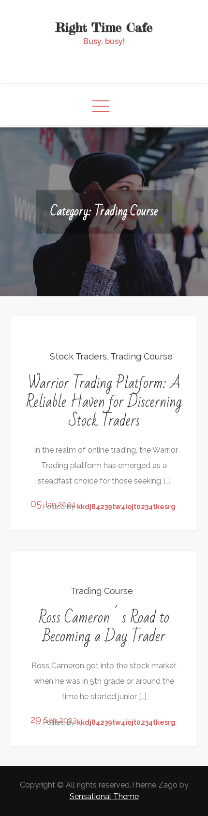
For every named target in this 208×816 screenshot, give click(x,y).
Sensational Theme (104, 796)
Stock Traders (78, 356)
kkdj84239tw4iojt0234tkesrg (126, 507)
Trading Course (141, 356)
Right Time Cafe (104, 27)
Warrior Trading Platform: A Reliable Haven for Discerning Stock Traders (104, 402)
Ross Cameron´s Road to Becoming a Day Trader (104, 626)
